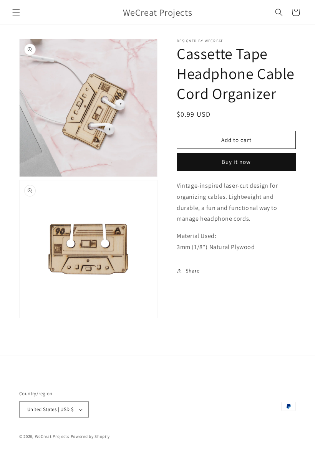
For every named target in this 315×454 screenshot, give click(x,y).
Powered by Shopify (90, 436)
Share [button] (193, 270)
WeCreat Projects (52, 436)
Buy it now (236, 161)
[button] (16, 12)
